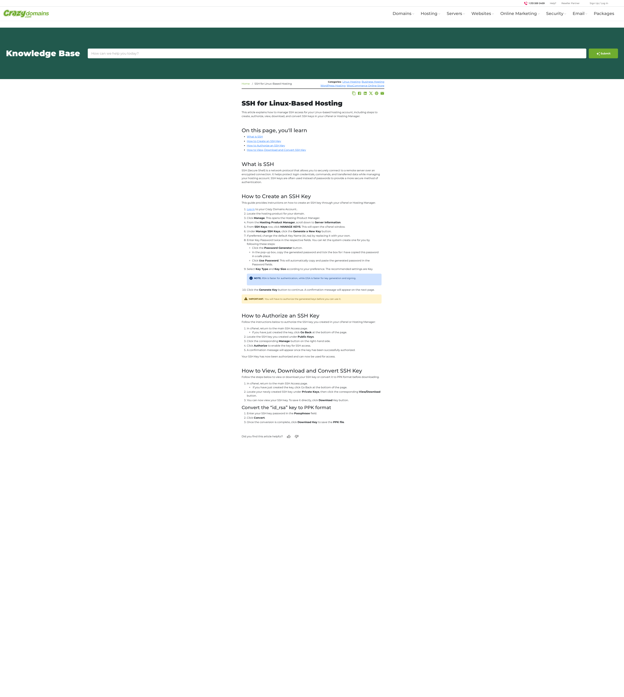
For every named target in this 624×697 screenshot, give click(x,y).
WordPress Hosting (333, 85)
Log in (251, 209)
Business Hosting (373, 81)
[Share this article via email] (382, 93)
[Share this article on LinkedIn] (365, 93)
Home (246, 83)
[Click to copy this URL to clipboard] (354, 93)
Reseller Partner (570, 3)
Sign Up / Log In (599, 3)
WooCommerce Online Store (365, 85)
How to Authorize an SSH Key (266, 145)
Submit (606, 53)
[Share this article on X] (371, 93)
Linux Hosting (351, 81)
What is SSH (255, 136)
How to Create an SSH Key (264, 141)
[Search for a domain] (615, 3)
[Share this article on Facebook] (360, 93)
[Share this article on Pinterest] (377, 93)
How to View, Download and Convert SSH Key (276, 150)
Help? (553, 3)
